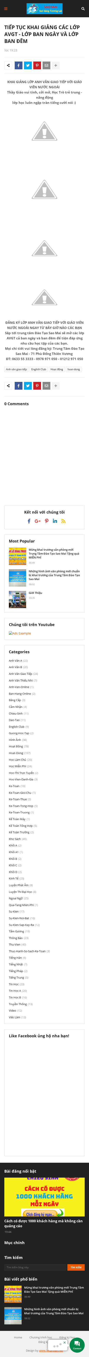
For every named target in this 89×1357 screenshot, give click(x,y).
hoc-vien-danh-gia (23, 779)
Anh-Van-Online (21, 687)
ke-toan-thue (20, 799)
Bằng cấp (17, 700)
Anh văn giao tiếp (16, 369)
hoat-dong (74, 369)
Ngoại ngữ (19, 898)
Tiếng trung (18, 977)
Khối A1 (16, 852)
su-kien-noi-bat (22, 918)
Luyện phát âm (21, 885)
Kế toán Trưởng (21, 832)
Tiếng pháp (18, 971)
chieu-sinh (19, 713)
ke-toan (17, 786)
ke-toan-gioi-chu (22, 793)
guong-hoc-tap (21, 733)
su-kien (16, 911)
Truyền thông (21, 1004)
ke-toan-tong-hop (23, 806)
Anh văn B (18, 667)
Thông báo (19, 938)
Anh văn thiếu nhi (23, 680)
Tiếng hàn (17, 958)
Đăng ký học (67, 1337)
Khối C (15, 865)
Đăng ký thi (45, 1342)
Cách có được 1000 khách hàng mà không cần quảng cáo (43, 1223)
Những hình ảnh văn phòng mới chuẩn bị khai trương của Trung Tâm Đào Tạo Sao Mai (54, 575)
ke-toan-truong (21, 812)
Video (15, 1010)
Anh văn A (18, 661)
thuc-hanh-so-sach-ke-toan (29, 951)
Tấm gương (19, 931)
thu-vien (17, 944)
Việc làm (17, 1017)
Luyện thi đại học (22, 892)
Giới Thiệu (35, 593)
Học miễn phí (20, 766)
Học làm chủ (20, 760)
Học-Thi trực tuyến (23, 773)
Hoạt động (57, 369)
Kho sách (18, 839)
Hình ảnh (18, 740)
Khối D (15, 872)
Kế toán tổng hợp (23, 826)
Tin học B (18, 997)
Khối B (15, 859)
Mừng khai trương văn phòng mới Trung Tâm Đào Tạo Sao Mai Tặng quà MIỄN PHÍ (54, 553)
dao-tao (17, 720)
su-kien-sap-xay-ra (24, 925)
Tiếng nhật (18, 964)
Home (18, 1337)
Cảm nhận (18, 707)
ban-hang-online (22, 694)
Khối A (15, 845)
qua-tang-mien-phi (23, 905)
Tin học (16, 984)
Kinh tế (16, 878)
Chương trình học (40, 1337)
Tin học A (18, 991)
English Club (38, 369)
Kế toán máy (19, 819)
